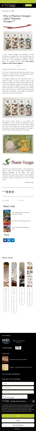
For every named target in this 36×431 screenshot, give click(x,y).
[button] (33, 401)
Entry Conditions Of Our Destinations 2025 (20, 228)
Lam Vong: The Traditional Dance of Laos (21, 221)
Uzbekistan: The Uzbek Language (14, 300)
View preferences (18, 425)
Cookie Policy (17, 429)
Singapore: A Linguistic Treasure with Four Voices (21, 367)
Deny (18, 420)
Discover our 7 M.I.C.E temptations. (10, 2)
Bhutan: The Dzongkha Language (6, 299)
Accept (18, 416)
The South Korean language (30, 296)
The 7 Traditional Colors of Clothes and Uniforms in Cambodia (21, 213)
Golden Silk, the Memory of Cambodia (18, 359)
